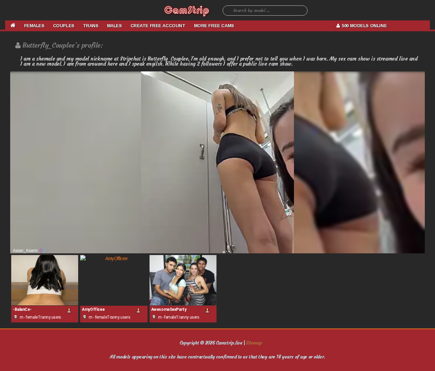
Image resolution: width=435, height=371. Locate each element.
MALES (114, 25)
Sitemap (254, 343)
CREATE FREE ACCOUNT (158, 25)
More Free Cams (214, 25)
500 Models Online (363, 25)
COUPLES (63, 25)
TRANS (91, 25)
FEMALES (34, 25)
